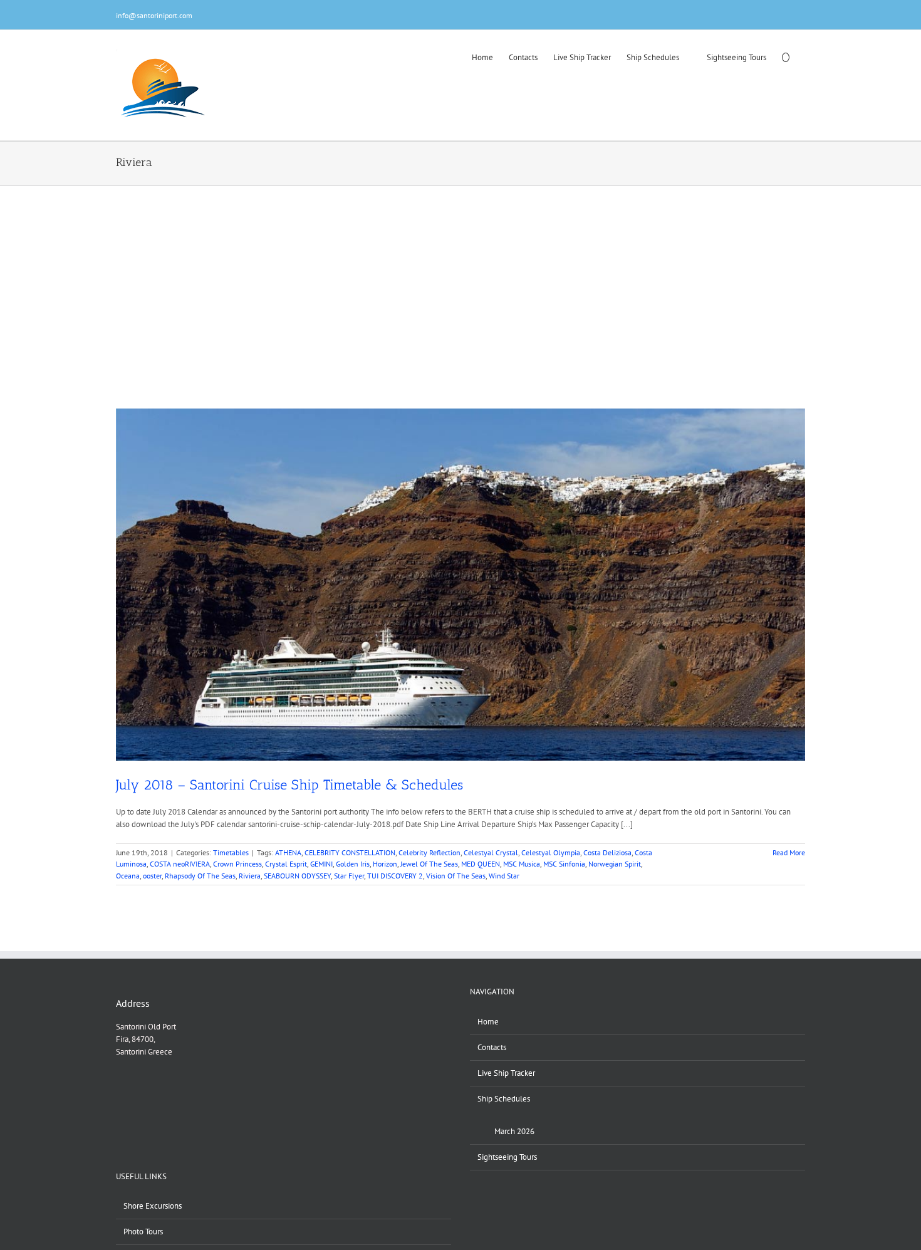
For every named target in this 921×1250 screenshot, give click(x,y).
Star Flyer (349, 875)
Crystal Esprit (286, 863)
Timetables (231, 852)
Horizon (385, 863)
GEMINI (321, 863)
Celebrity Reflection (429, 852)
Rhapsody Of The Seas (200, 875)
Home (488, 1021)
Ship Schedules (503, 1098)
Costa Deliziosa (607, 852)
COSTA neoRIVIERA (180, 863)
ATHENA (288, 852)
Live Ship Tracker (506, 1073)
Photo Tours (143, 1231)
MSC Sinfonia (564, 863)
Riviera (250, 875)
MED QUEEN (480, 863)
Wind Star (504, 875)
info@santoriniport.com (154, 15)
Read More (789, 852)
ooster (152, 875)
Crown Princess (237, 863)
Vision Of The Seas (456, 875)
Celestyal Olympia (550, 852)
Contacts (491, 1047)
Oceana (128, 875)
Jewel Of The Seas (429, 863)
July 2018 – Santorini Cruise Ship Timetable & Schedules (289, 784)
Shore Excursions (152, 1206)
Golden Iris (353, 863)
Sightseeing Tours (507, 1157)
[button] (785, 56)
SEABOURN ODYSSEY (297, 875)
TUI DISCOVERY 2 (395, 875)
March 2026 (514, 1131)
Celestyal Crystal (491, 852)
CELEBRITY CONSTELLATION (349, 852)
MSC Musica (521, 863)
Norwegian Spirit (614, 863)
